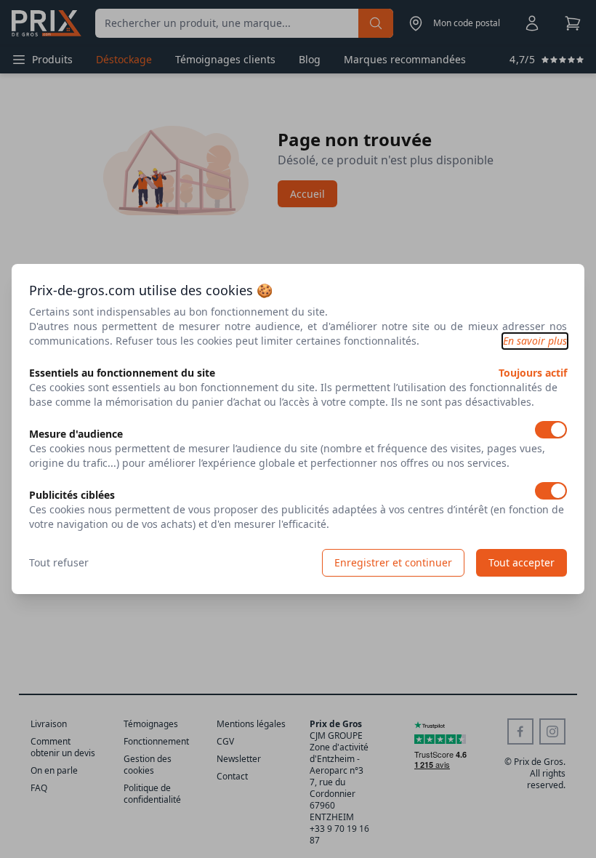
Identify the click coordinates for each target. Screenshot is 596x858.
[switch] (551, 429)
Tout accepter (521, 562)
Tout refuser (59, 562)
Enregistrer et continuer (393, 562)
